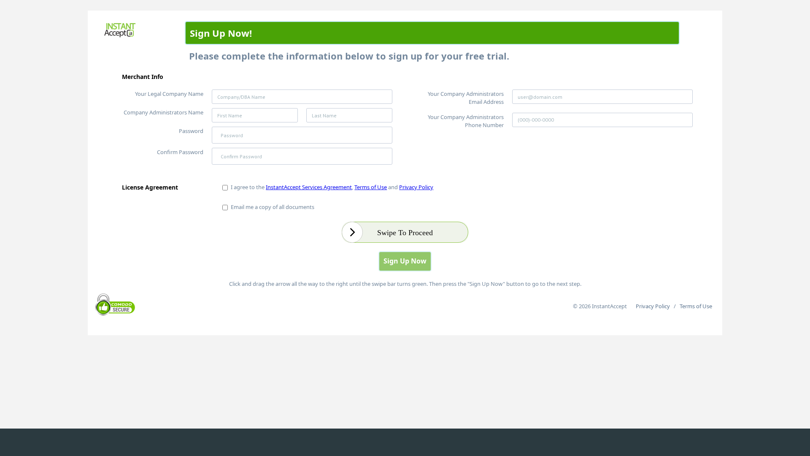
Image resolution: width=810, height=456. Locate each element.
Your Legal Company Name (169, 94)
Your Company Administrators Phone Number (466, 121)
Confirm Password (180, 152)
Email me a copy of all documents (271, 207)
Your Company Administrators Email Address (466, 98)
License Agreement (150, 187)
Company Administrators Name (163, 112)
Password (191, 131)
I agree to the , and (330, 187)
